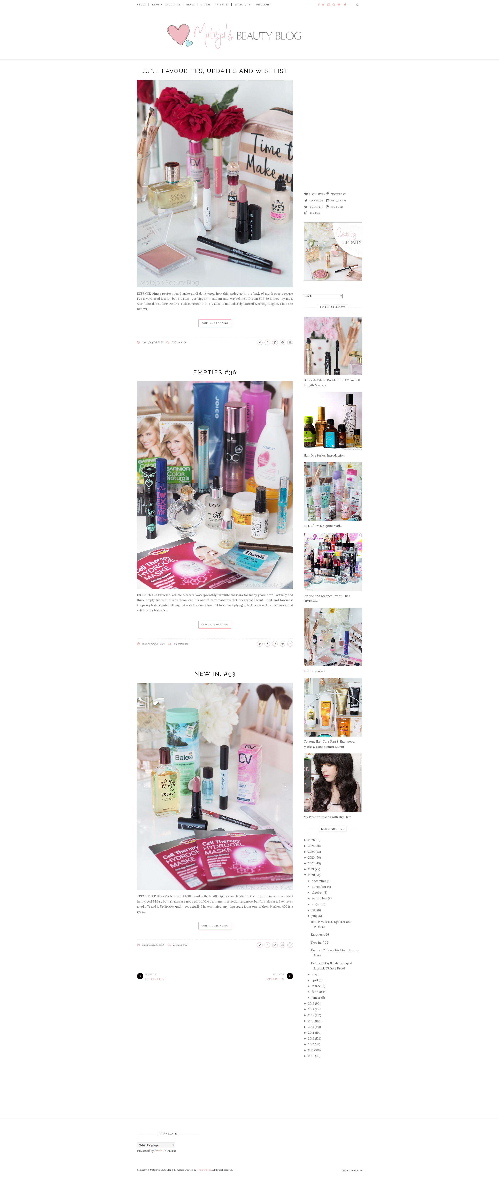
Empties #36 (215, 372)
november (319, 887)
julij (314, 910)
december (319, 881)
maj (314, 974)
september (319, 898)
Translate (169, 1151)
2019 (311, 1003)
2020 (311, 875)
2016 (311, 1021)
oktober (317, 892)
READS (190, 4)
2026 (311, 840)
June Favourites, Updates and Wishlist (215, 71)
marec (316, 986)
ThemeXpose (204, 1169)
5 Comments (179, 342)
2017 (311, 1015)
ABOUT (141, 4)
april (315, 980)
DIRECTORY (242, 4)
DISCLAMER (264, 4)
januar (316, 997)
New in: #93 (215, 673)
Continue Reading (215, 323)
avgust (316, 904)
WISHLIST (223, 4)
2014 (311, 1032)
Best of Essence (315, 671)
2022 (311, 863)
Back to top (351, 1170)
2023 (311, 857)
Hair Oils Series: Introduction (324, 455)
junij (315, 916)
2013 (311, 1038)
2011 (310, 1050)
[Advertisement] (333, 127)
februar (317, 992)
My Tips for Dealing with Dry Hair (327, 817)
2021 (311, 869)
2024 (311, 851)
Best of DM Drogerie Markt (323, 526)
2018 (311, 1009)
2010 (311, 1056)
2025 (311, 846)
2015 (311, 1027)
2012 (311, 1044)
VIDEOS (206, 4)
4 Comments (181, 643)
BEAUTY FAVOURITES (166, 4)
